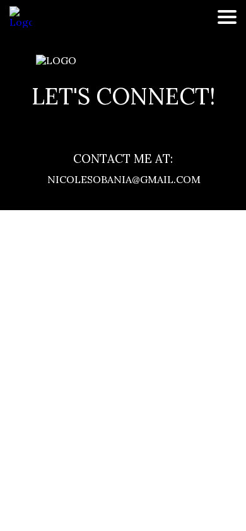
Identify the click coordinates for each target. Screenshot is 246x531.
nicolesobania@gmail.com (123, 179)
